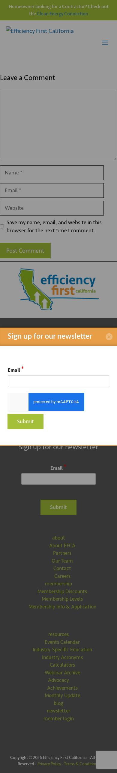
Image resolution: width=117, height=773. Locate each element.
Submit (25, 421)
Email (16, 369)
